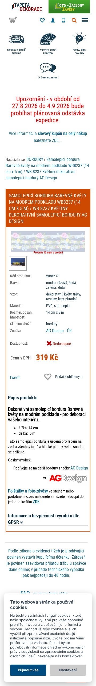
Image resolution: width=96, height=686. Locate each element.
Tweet (14, 377)
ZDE (36, 502)
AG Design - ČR (59, 330)
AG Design (79, 468)
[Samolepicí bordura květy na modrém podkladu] (18, 262)
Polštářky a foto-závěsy (28, 491)
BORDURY (34, 159)
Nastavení (68, 670)
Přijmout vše (28, 670)
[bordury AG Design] (68, 477)
